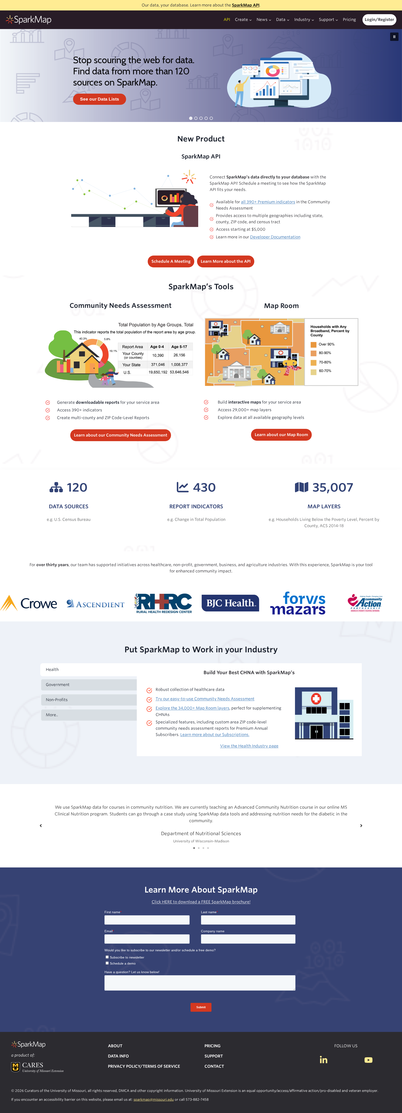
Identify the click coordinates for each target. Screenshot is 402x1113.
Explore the (192, 708)
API (227, 19)
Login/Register (379, 19)
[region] (201, 75)
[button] (394, 37)
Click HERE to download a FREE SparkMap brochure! (201, 902)
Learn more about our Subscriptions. (214, 734)
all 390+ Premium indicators (268, 202)
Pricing (349, 19)
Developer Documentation (275, 237)
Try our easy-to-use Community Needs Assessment (205, 698)
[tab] (89, 669)
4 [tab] (208, 848)
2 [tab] (198, 848)
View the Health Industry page (249, 746)
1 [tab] (194, 848)
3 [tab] (203, 848)
